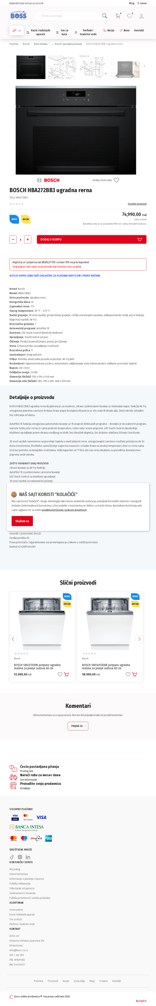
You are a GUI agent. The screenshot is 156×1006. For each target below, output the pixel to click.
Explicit (142, 1001)
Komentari (78, 706)
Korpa (66, 981)
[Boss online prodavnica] (19, 15)
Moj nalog (15, 869)
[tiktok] (12, 858)
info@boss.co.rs (19, 950)
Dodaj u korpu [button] (51, 239)
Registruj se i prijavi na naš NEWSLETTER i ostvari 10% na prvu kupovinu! (51, 262)
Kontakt (139, 30)
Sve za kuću (64, 32)
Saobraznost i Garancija (23, 893)
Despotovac (16, 945)
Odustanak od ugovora (22, 888)
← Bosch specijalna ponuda (67, 44)
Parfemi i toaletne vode (88, 32)
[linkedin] (27, 858)
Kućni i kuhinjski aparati (40, 32)
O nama (142, 3)
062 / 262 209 (17, 955)
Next (143, 66)
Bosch (26, 44)
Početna (14, 44)
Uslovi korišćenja (19, 874)
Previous (12, 66)
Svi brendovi (16, 909)
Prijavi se (77, 726)
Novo (127, 30)
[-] (13, 239)
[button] (139, 639)
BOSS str (14, 936)
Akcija (110, 30)
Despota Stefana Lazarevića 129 (27, 940)
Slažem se (22, 521)
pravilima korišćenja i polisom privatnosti (64, 509)
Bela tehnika (40, 44)
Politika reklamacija (20, 883)
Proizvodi (53, 981)
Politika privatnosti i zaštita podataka (30, 898)
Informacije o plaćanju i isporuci (27, 879)
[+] (27, 239)
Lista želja (79, 981)
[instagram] (20, 858)
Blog (132, 3)
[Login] (141, 16)
